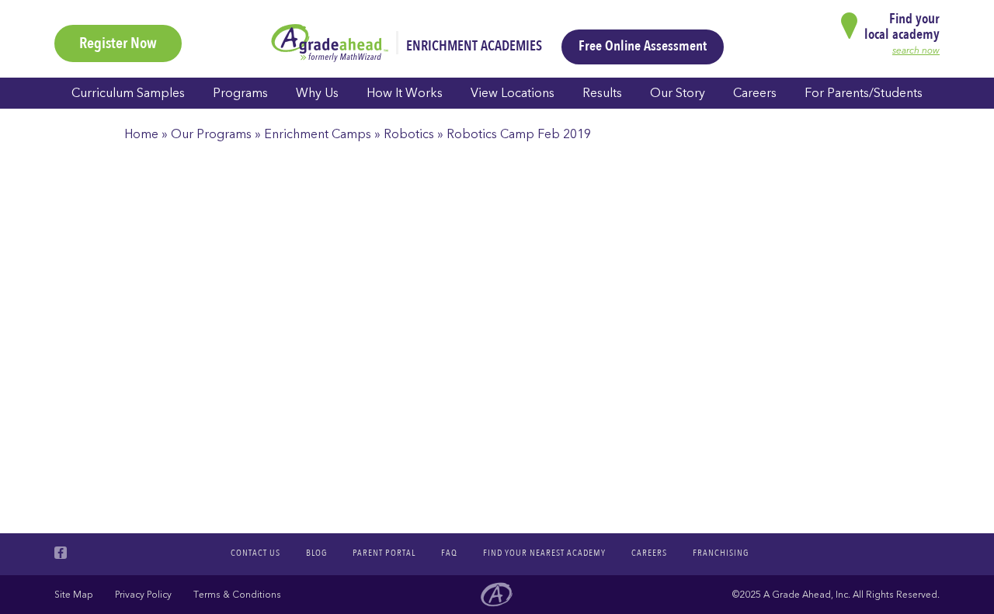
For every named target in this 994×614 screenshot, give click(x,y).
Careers (755, 93)
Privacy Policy (143, 594)
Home (141, 134)
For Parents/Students (864, 93)
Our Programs (211, 134)
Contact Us (255, 552)
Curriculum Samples (128, 93)
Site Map (73, 594)
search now (916, 50)
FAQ (449, 552)
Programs (240, 93)
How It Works (405, 93)
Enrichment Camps (317, 134)
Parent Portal (384, 552)
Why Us (317, 93)
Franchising (721, 552)
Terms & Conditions (237, 594)
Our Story (677, 93)
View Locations (512, 93)
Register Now (118, 43)
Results (602, 93)
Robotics (409, 134)
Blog (316, 552)
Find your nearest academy (544, 552)
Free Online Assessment (643, 46)
